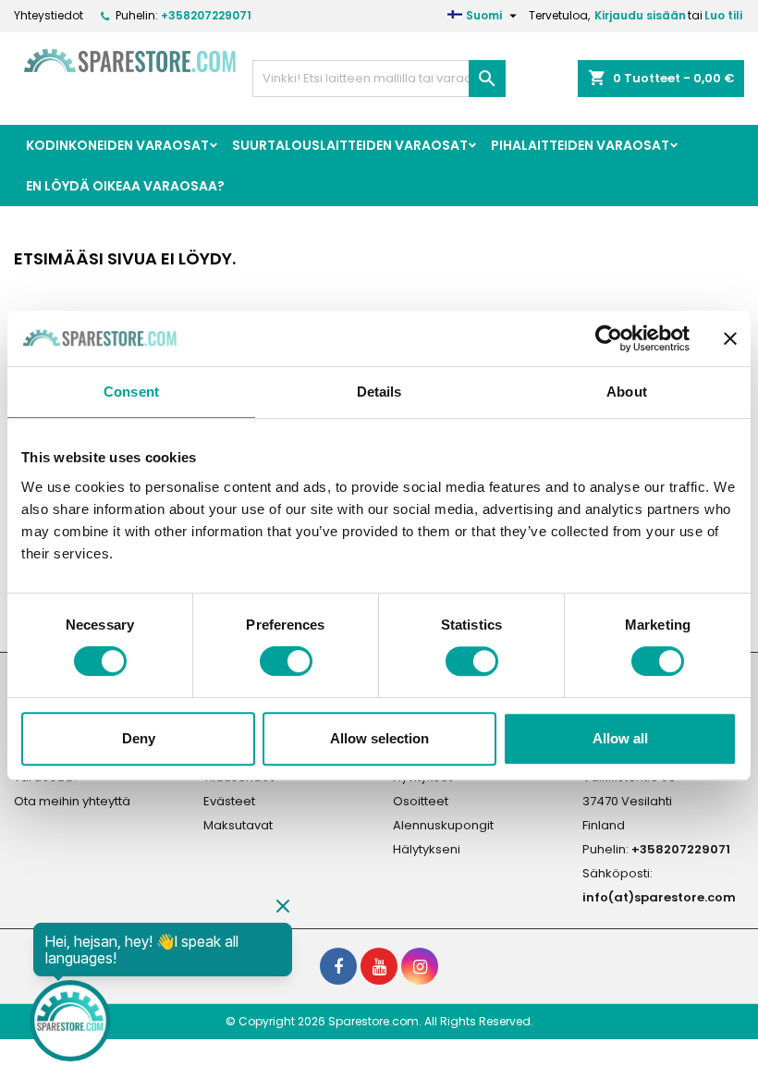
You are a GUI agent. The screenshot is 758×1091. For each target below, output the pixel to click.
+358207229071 (206, 15)
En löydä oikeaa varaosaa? (125, 186)
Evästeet (229, 801)
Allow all (620, 738)
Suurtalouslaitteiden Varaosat (350, 145)
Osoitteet (420, 801)
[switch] (286, 661)
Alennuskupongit (443, 825)
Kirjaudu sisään (640, 15)
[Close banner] (730, 338)
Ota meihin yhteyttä (72, 801)
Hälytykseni (426, 849)
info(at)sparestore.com (659, 897)
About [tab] (626, 391)
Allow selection (379, 738)
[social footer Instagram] (419, 966)
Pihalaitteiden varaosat (580, 145)
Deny (138, 738)
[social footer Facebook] (338, 966)
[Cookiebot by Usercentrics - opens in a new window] (609, 338)
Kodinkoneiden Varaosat (117, 145)
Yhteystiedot (48, 15)
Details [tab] (379, 391)
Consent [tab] (131, 391)
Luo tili (723, 15)
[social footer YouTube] (379, 966)
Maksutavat (238, 825)
